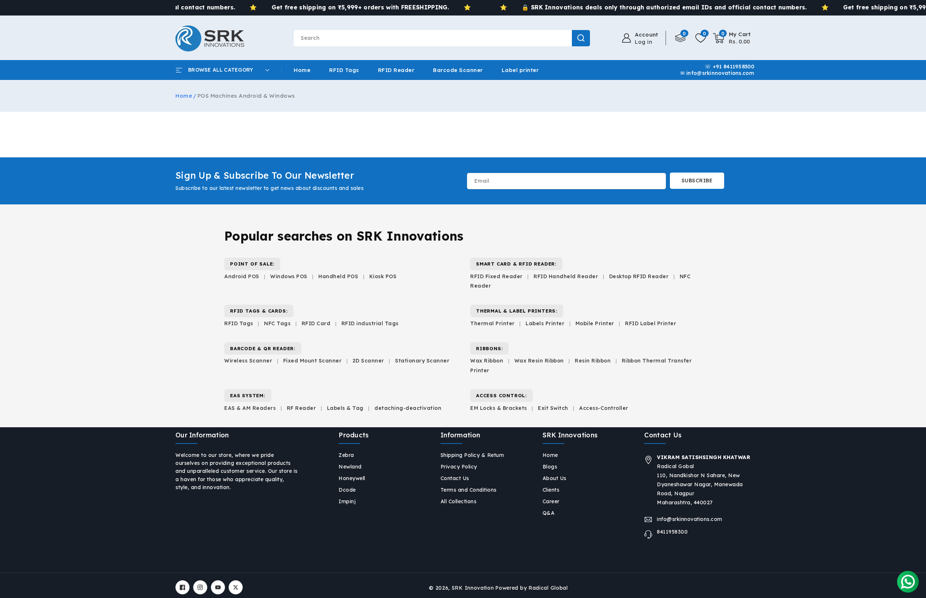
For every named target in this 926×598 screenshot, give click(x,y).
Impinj (347, 501)
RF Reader (301, 408)
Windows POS (288, 276)
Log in (643, 42)
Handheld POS (338, 276)
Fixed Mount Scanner (312, 360)
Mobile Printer (594, 323)
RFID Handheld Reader (566, 276)
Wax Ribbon (486, 360)
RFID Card (316, 323)
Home (183, 95)
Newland (350, 466)
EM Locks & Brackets (498, 408)
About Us (554, 478)
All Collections (459, 501)
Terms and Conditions (469, 490)
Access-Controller (603, 408)
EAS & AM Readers (250, 408)
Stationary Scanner (422, 360)
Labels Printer (545, 323)
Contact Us (455, 478)
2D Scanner (368, 360)
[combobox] (442, 38)
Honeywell (352, 478)
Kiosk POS (383, 276)
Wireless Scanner (248, 360)
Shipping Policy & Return (472, 455)
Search (581, 38)
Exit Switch (553, 408)
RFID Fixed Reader (496, 276)
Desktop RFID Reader (639, 276)
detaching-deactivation (407, 408)
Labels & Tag (346, 408)
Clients (551, 490)
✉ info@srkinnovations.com (717, 74)
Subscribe (697, 180)
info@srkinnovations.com (689, 519)
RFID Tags (238, 323)
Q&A (549, 513)
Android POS (241, 276)
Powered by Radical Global (531, 588)
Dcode (347, 490)
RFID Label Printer (650, 323)
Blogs (550, 466)
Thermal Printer (492, 323)
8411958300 (672, 532)
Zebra (346, 455)
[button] (732, 38)
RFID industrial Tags (370, 323)
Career (551, 501)
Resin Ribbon (593, 360)
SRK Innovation (473, 588)
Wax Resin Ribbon (539, 360)
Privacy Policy (459, 466)
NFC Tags (277, 323)
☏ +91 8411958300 (729, 67)
